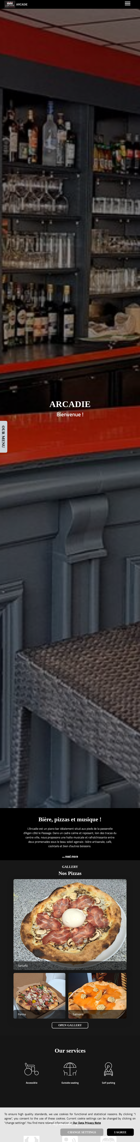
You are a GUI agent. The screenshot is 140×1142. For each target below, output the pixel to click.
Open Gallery (70, 1025)
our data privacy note (86, 1123)
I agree (120, 1132)
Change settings (82, 1132)
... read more (70, 856)
